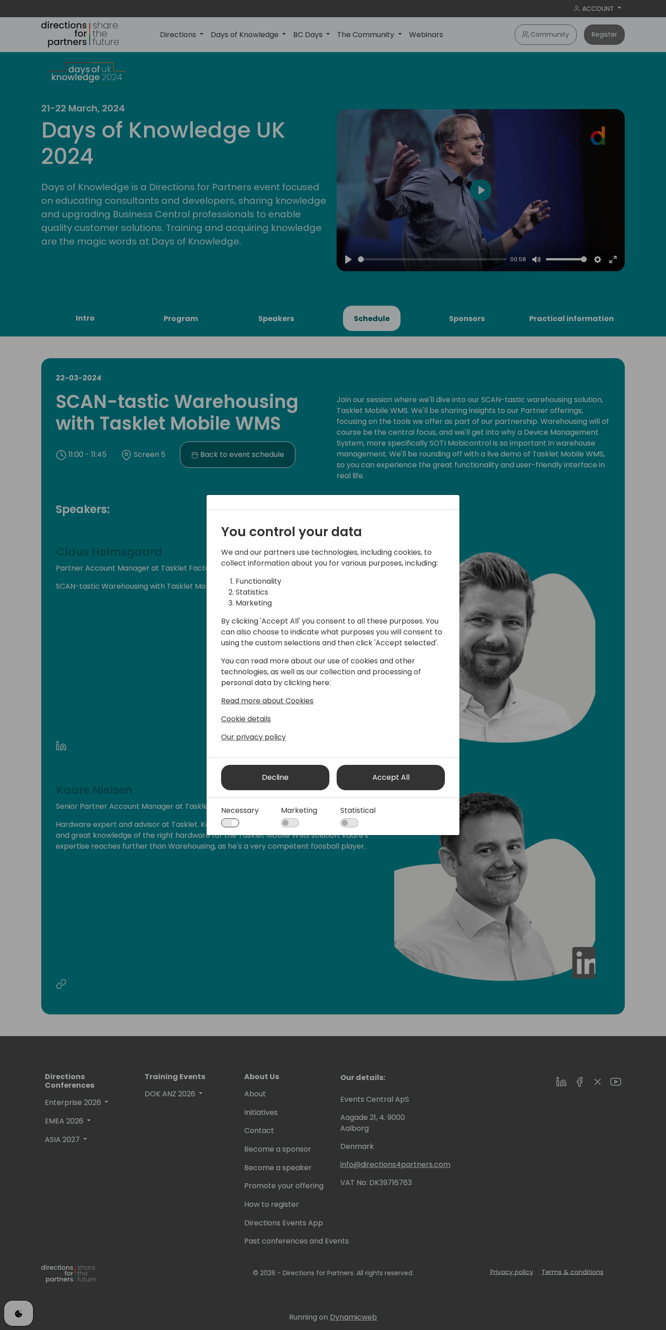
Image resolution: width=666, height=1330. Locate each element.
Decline (275, 777)
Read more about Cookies (267, 701)
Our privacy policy (253, 737)
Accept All (391, 777)
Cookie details (246, 719)
